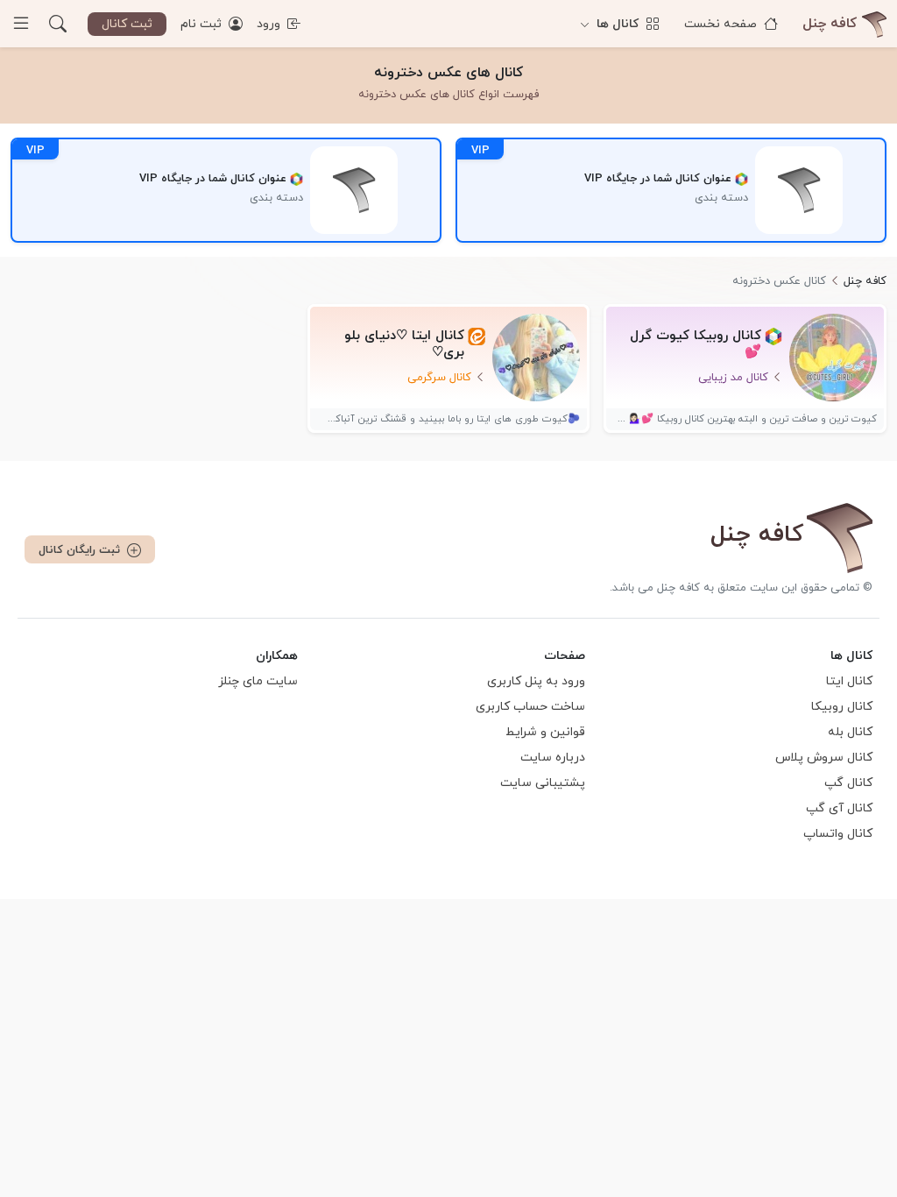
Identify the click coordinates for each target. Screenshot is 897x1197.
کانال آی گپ (839, 808)
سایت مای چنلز (258, 681)
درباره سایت (552, 757)
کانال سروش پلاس (823, 757)
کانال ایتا (849, 681)
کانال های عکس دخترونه (448, 72)
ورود (270, 24)
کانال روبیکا (841, 706)
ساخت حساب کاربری (530, 706)
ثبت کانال (127, 24)
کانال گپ (848, 783)
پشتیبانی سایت (542, 783)
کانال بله (850, 732)
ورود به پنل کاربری (536, 681)
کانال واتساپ (837, 833)
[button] (58, 24)
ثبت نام (202, 24)
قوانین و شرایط (545, 732)
